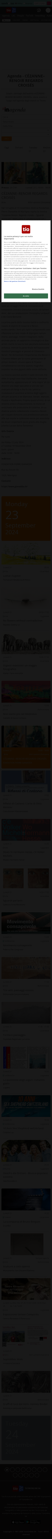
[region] (26, 261)
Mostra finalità (38, 289)
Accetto (26, 296)
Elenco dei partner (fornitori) (14, 281)
